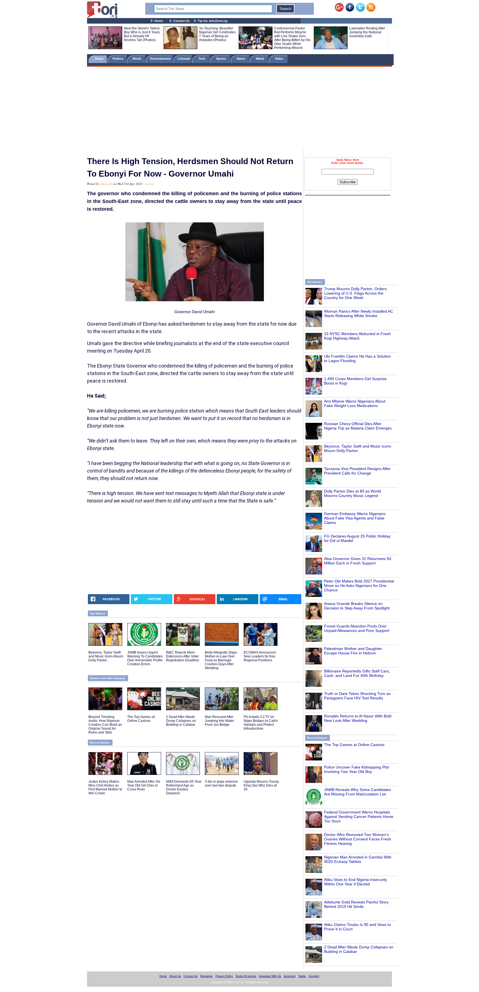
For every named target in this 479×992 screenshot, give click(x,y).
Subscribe (348, 182)
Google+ (314, 976)
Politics (118, 58)
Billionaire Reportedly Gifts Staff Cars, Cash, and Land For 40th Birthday (357, 673)
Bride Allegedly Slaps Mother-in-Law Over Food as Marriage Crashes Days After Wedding (221, 660)
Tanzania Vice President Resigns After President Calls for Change (357, 470)
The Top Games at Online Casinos (354, 744)
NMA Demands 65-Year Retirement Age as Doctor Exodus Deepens (184, 787)
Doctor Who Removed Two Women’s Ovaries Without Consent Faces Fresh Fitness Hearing (357, 839)
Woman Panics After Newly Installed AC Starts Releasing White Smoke (358, 313)
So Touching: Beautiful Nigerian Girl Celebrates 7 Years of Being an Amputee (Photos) (217, 34)
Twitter (302, 976)
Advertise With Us (270, 976)
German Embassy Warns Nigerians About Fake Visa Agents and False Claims (355, 518)
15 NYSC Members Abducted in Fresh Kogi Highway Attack (357, 335)
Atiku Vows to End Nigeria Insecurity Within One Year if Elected (355, 881)
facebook (289, 976)
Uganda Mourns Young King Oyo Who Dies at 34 (261, 785)
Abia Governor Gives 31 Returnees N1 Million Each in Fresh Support (358, 560)
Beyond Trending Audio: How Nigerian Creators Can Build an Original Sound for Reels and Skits (105, 724)
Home (158, 20)
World (137, 58)
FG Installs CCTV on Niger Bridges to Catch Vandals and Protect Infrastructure (261, 722)
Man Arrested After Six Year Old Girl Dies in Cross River (143, 785)
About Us (175, 976)
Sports (221, 58)
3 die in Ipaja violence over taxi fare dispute (221, 783)
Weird (260, 58)
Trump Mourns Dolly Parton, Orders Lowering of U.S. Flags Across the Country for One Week (355, 293)
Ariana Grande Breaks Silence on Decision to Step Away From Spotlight (357, 605)
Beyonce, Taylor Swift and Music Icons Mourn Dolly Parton (357, 448)
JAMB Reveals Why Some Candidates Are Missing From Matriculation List (357, 791)
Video (279, 58)
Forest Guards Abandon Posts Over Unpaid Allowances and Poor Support (356, 628)
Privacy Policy (224, 976)
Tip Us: (213, 20)
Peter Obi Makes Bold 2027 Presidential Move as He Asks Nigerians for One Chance (359, 585)
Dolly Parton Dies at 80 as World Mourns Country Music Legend (352, 493)
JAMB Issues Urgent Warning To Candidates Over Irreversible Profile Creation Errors (145, 658)
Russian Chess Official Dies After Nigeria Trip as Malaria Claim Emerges (358, 425)
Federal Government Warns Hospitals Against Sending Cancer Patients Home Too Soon (358, 816)
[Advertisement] (239, 109)
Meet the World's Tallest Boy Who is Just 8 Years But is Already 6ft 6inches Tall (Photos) (142, 34)
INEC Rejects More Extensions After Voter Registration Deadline (182, 656)
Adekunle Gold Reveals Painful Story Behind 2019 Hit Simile (356, 904)
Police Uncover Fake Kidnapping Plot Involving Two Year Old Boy (356, 769)
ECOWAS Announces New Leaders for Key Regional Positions (260, 656)
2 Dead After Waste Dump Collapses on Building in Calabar (181, 721)
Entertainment (161, 58)
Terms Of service (245, 976)
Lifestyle (184, 58)
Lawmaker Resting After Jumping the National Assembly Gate (367, 32)
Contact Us (181, 20)
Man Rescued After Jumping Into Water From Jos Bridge (219, 721)
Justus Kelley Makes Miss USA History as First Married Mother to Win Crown (105, 787)
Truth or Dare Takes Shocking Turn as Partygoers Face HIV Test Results (357, 695)
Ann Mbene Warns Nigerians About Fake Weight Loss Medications (354, 403)
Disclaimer (206, 976)
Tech (202, 58)
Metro (241, 58)
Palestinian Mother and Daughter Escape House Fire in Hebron (353, 650)
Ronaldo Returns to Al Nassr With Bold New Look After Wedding (357, 718)
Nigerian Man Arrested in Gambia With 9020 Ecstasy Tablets (357, 859)
